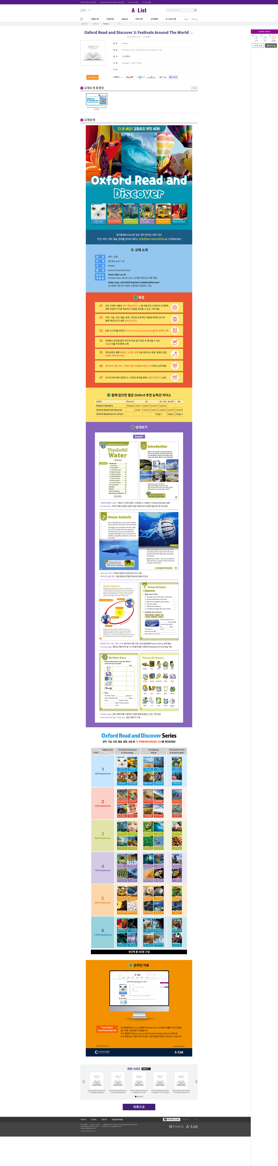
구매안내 (83, 1119)
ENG (89, 10)
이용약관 (104, 1119)
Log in (186, 19)
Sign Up (195, 19)
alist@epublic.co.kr (90, 1128)
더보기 (194, 88)
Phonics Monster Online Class (110, 2)
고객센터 (93, 1119)
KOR (83, 10)
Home (86, 24)
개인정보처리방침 (117, 1119)
